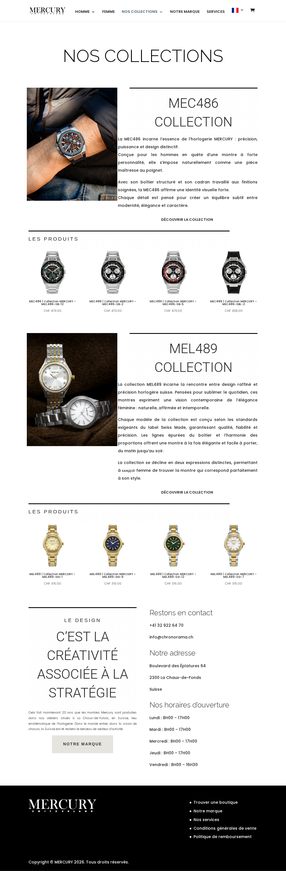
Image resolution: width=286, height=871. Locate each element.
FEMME (108, 12)
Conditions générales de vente (225, 828)
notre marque (82, 744)
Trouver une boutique (216, 802)
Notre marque (208, 811)
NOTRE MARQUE (185, 12)
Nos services (206, 819)
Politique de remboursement (223, 836)
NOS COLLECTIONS (140, 12)
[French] (238, 14)
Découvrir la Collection (187, 219)
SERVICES (216, 12)
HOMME (82, 12)
